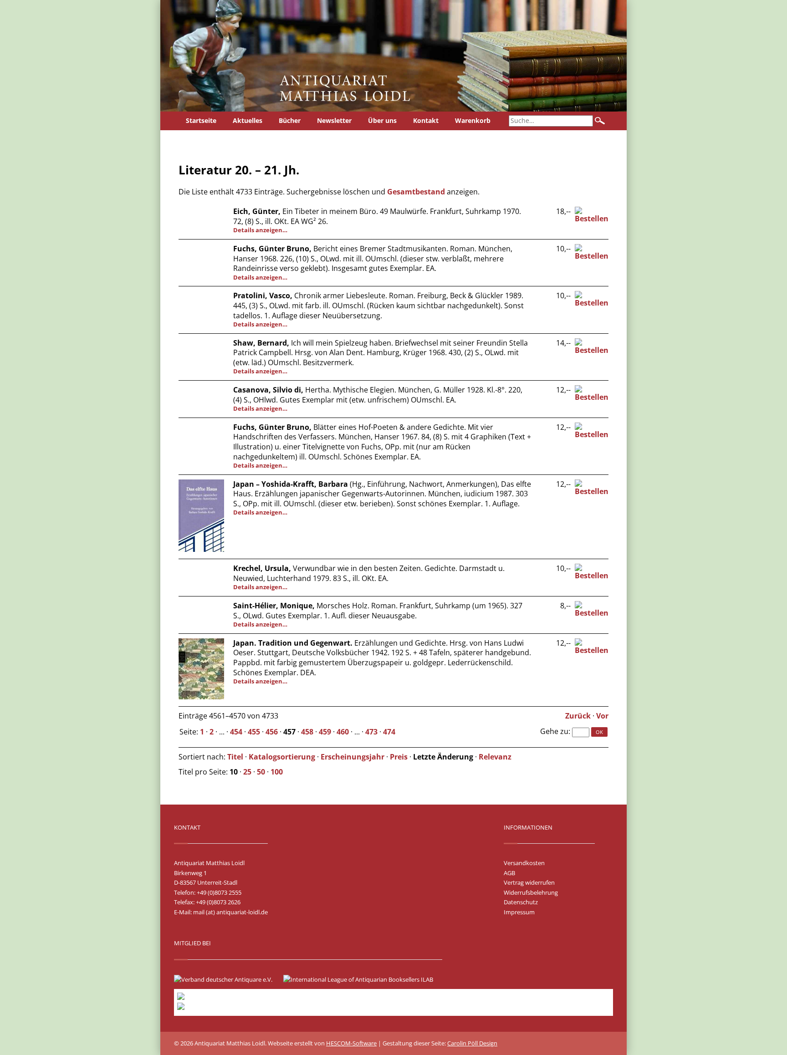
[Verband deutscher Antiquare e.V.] (227, 979)
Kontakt (426, 120)
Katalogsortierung (282, 757)
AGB (509, 873)
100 (277, 772)
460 (343, 732)
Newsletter (334, 120)
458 (307, 732)
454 (236, 732)
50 (261, 772)
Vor (602, 716)
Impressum (519, 912)
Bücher (290, 120)
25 (247, 772)
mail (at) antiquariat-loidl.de (230, 912)
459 (325, 732)
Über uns (382, 120)
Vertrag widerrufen (529, 882)
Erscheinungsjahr (352, 757)
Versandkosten (524, 863)
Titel (235, 757)
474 (389, 732)
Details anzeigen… (260, 230)
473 (371, 732)
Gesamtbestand (416, 192)
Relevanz (495, 757)
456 (272, 732)
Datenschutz (521, 902)
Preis (399, 757)
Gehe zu (554, 731)
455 (254, 732)
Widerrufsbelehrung (531, 892)
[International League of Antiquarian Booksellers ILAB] (362, 979)
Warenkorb (473, 120)
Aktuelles (247, 120)
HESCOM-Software (351, 1043)
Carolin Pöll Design (472, 1043)
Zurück (578, 716)
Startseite (201, 120)
